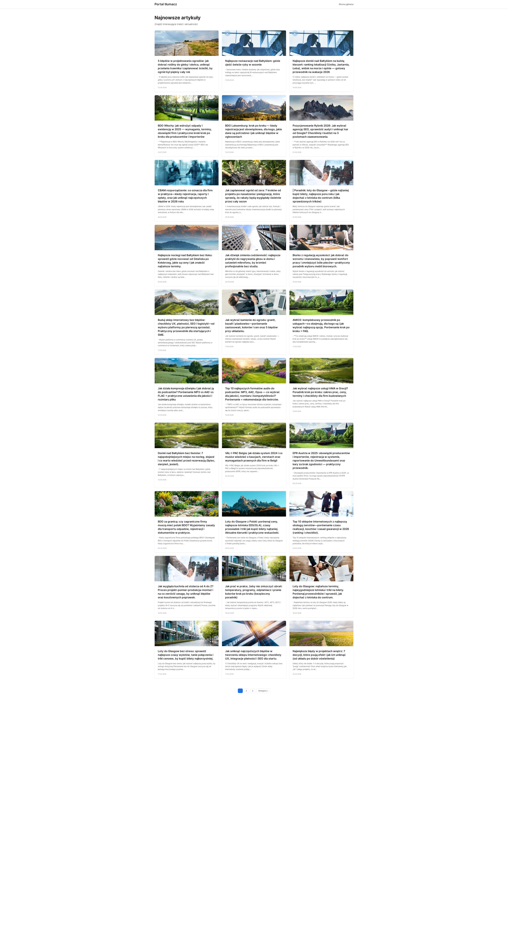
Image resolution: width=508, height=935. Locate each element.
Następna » (263, 691)
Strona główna (346, 4)
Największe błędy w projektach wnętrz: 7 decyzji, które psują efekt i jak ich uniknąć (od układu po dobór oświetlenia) (319, 655)
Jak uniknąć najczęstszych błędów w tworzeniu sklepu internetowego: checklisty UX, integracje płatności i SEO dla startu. (253, 655)
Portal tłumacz (166, 4)
